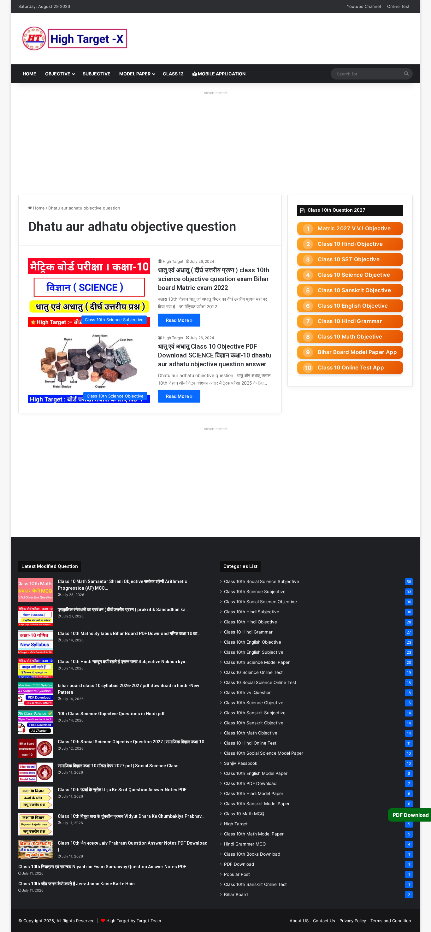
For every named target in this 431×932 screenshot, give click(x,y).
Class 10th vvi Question (248, 692)
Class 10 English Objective (353, 306)
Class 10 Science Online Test (253, 672)
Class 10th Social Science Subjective (261, 581)
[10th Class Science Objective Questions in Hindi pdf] (35, 722)
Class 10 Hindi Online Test (250, 743)
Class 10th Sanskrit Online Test (255, 884)
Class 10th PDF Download (250, 783)
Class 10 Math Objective (350, 336)
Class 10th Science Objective (253, 702)
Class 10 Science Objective (354, 275)
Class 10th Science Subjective (255, 591)
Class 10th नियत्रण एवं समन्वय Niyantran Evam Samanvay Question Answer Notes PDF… (103, 866)
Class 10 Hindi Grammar (350, 321)
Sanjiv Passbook (240, 763)
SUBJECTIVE (96, 73)
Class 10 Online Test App (351, 367)
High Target (173, 261)
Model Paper (135, 73)
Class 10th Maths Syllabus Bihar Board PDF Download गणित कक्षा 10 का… (129, 633)
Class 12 (173, 73)
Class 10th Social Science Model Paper (263, 753)
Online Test (398, 6)
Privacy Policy (352, 920)
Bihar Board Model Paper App (357, 352)
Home (29, 73)
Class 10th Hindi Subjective (251, 611)
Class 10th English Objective (252, 642)
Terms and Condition (390, 920)
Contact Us (324, 920)
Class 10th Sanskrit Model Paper (257, 803)
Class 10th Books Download (252, 854)
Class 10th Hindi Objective (250, 621)
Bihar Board (236, 894)
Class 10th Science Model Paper (257, 662)
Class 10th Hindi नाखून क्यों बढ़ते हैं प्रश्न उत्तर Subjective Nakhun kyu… (123, 661)
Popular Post (237, 874)
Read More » (179, 320)
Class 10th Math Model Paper (254, 833)
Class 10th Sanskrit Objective (253, 722)
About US (299, 920)
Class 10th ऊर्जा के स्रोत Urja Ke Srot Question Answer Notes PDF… (123, 789)
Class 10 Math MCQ (244, 813)
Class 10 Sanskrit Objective (354, 290)
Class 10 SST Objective (349, 259)
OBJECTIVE (57, 73)
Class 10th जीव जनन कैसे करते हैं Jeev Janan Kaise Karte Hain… (78, 883)
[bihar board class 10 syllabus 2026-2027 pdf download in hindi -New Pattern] (35, 694)
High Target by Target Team (133, 920)
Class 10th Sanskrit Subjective (255, 712)
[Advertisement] (215, 141)
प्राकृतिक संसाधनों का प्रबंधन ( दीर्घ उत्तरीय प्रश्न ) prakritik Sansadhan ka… (123, 609)
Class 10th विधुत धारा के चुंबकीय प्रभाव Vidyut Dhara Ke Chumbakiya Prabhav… (131, 816)
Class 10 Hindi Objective (350, 244)
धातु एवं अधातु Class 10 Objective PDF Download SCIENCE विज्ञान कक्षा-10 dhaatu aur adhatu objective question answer (214, 355)
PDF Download (239, 864)
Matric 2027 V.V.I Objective (354, 228)
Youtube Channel (364, 6)
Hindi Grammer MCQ (245, 843)
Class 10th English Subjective (253, 652)
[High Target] (97, 39)
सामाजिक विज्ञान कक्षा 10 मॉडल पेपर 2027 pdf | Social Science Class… (120, 765)
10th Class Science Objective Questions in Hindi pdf (111, 713)
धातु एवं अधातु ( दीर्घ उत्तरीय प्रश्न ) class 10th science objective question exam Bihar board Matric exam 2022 (213, 279)
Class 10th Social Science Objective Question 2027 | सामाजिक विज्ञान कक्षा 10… (132, 741)
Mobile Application (221, 73)
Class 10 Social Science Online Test (260, 682)
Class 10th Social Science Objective (260, 601)
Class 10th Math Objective (250, 732)
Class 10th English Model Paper (255, 773)
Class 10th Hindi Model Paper (253, 793)
